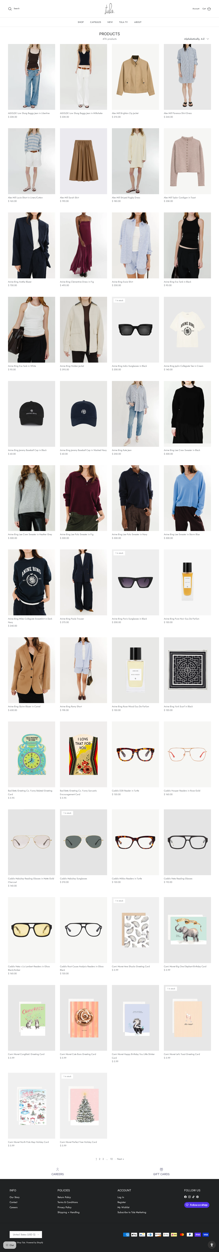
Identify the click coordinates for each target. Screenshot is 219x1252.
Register (122, 1202)
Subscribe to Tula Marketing (132, 1212)
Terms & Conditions (68, 1202)
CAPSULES (95, 22)
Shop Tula (21, 1242)
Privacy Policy (65, 1207)
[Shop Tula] (109, 8)
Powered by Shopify (34, 1242)
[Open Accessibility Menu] (212, 1245)
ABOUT (137, 22)
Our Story (15, 1197)
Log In (121, 1197)
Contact (13, 1202)
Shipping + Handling (69, 1212)
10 (111, 1159)
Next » (120, 1159)
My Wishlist (123, 1207)
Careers (13, 1207)
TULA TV (123, 22)
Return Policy (64, 1197)
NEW (110, 22)
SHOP (81, 22)
